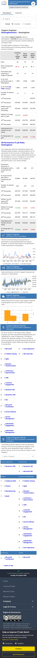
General (3, 476)
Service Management (9, 418)
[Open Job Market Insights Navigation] (33, 4)
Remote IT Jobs (8, 591)
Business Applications (7, 462)
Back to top (9, 565)
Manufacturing (10, 491)
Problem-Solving (11, 354)
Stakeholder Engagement (9, 424)
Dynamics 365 (10, 390)
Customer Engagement (9, 384)
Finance (8, 486)
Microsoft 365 (28, 354)
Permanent (7, 13)
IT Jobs (5, 581)
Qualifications (4, 553)
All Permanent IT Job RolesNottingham (13, 143)
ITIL (6, 400)
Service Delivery (10, 412)
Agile (7, 359)
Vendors (21, 553)
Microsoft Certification (9, 406)
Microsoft (8, 349)
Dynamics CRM (10, 395)
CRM (6, 378)
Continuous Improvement (10, 372)
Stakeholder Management (9, 431)
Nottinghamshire (9, 32)
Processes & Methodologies (26, 476)
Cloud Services (23, 462)
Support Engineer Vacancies (18, 7)
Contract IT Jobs (9, 586)
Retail (7, 496)
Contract (18, 13)
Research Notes (9, 597)
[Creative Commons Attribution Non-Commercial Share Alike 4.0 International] (18, 617)
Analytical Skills (10, 481)
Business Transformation (10, 365)
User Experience (28, 349)
